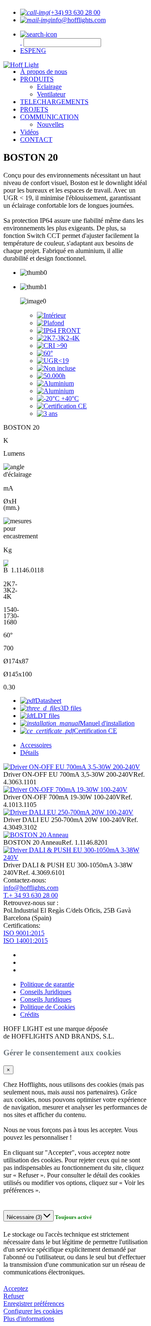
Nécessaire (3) (25, 1217)
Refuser (13, 1296)
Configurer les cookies (33, 1311)
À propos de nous (43, 71)
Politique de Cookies (47, 1006)
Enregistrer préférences (33, 1303)
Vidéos (29, 132)
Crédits (29, 1014)
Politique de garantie (47, 984)
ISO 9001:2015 (23, 933)
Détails (29, 752)
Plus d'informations (28, 1318)
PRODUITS (37, 79)
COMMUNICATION (49, 116)
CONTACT (36, 139)
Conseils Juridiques (45, 991)
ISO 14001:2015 (25, 940)
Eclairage (49, 86)
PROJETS (34, 109)
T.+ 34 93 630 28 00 (30, 895)
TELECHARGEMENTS (54, 101)
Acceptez (15, 1288)
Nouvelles (50, 124)
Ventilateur (51, 94)
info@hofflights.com (30, 887)
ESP (26, 50)
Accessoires (36, 745)
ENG (39, 50)
